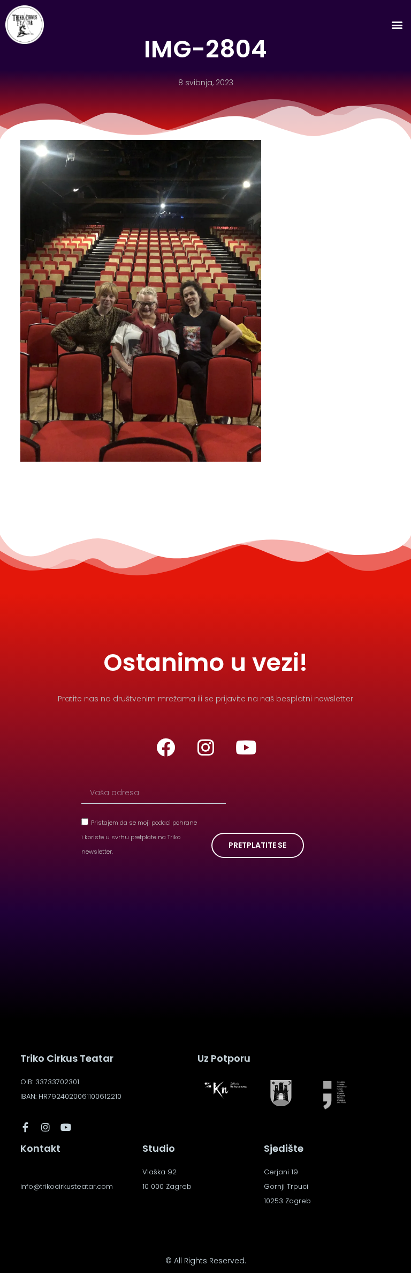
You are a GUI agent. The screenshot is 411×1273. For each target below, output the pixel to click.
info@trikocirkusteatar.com (66, 1186)
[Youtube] (245, 747)
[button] (397, 25)
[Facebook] (165, 747)
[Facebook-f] (25, 1127)
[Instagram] (205, 747)
